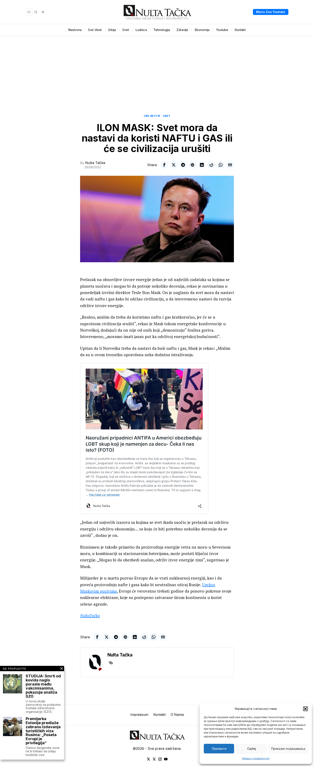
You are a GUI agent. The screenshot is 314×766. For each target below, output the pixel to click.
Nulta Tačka (95, 163)
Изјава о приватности (255, 758)
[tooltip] (164, 165)
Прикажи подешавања (288, 749)
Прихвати (219, 749)
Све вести (152, 115)
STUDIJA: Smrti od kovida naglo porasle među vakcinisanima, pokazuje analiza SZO (43, 686)
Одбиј (251, 749)
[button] (305, 709)
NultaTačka (90, 615)
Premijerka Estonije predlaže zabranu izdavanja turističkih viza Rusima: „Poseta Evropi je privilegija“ (43, 731)
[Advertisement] (157, 68)
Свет (166, 115)
